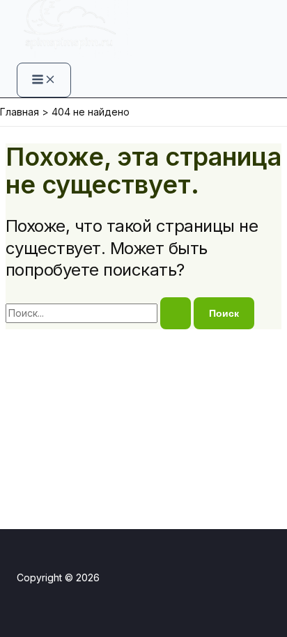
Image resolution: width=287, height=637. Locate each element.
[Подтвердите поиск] (175, 313)
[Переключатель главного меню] (44, 80)
